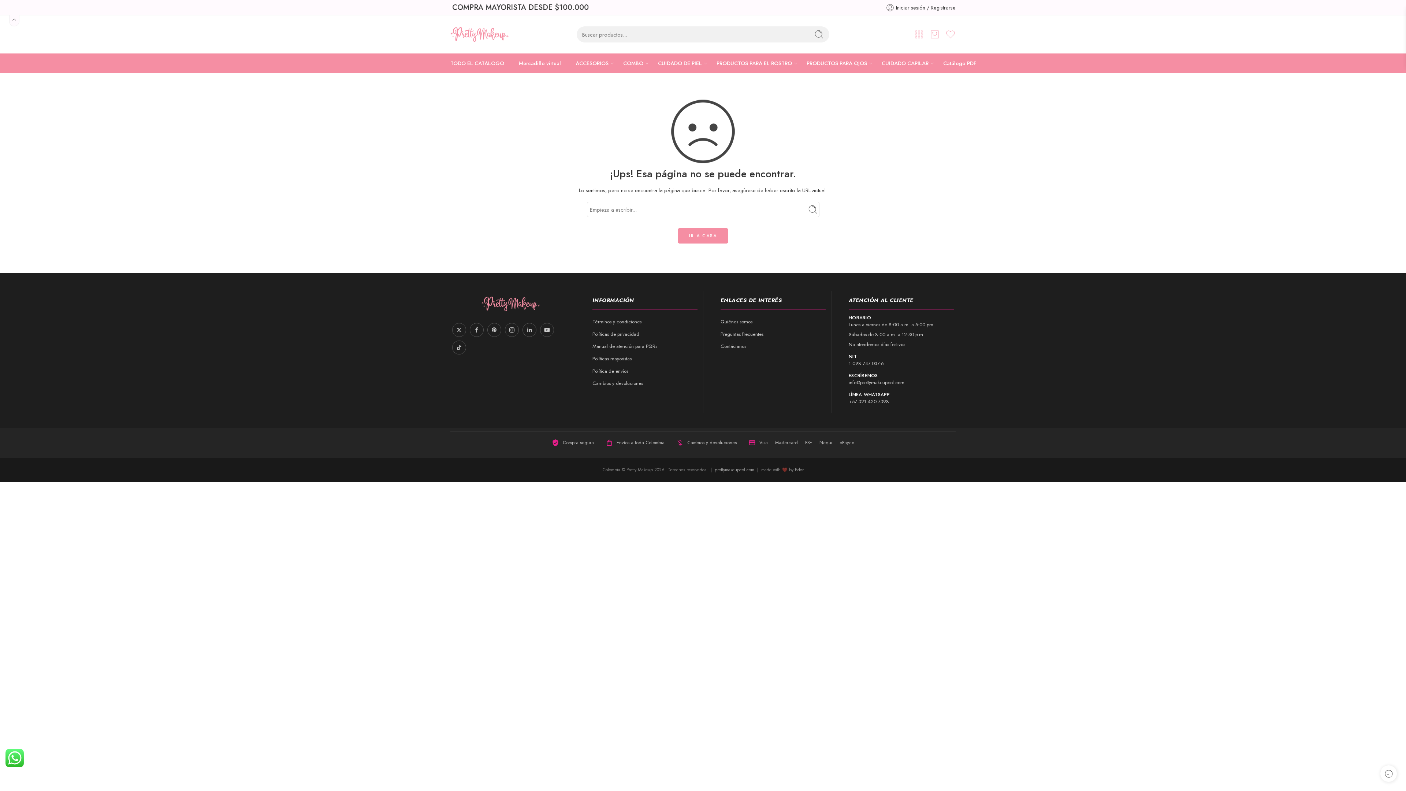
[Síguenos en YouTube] (547, 330)
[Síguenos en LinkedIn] (529, 330)
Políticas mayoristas (612, 358)
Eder (799, 470)
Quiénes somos (736, 321)
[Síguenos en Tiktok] (459, 347)
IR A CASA (703, 236)
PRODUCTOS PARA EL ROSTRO (754, 63)
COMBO (633, 63)
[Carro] (935, 34)
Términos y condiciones (616, 321)
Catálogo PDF (959, 63)
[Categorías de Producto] (919, 34)
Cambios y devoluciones (617, 383)
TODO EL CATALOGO (477, 63)
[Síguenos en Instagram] (512, 330)
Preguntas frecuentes (742, 334)
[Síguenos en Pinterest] (494, 330)
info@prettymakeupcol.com (876, 382)
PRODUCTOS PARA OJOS (837, 63)
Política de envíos (610, 371)
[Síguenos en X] (459, 330)
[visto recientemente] (1388, 773)
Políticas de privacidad (615, 334)
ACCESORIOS (592, 63)
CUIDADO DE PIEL (680, 63)
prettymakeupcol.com (735, 470)
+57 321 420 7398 (869, 401)
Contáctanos (733, 346)
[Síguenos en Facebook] (477, 330)
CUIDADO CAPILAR (905, 63)
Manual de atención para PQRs (624, 346)
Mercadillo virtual (540, 63)
